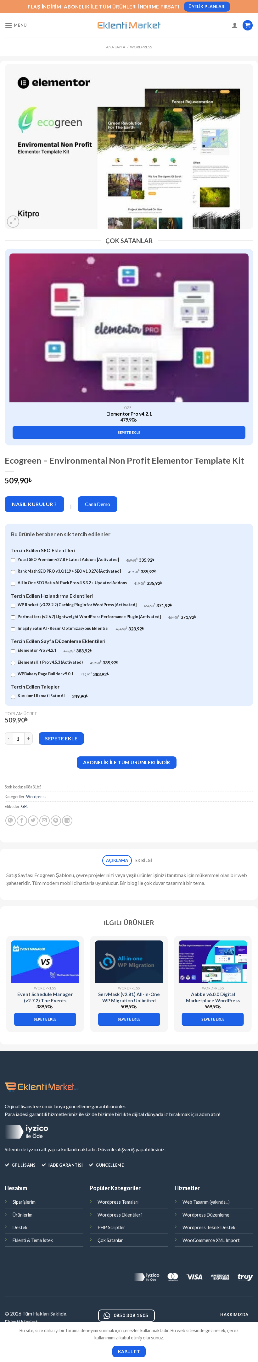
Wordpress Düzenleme (205, 1215)
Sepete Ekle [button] (129, 432)
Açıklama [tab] (117, 860)
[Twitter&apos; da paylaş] (33, 820)
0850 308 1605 (131, 1315)
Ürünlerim (22, 1215)
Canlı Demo (97, 504)
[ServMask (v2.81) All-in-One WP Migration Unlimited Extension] (129, 961)
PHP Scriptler (111, 1227)
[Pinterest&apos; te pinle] (56, 820)
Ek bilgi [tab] (143, 860)
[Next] (243, 337)
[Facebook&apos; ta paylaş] (22, 820)
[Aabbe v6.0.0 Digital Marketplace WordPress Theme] (213, 961)
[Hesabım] (235, 25)
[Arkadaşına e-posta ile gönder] (44, 820)
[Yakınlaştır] (13, 221)
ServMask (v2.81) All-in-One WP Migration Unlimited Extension (129, 1000)
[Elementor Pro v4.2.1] (129, 327)
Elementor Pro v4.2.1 (129, 414)
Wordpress (141, 47)
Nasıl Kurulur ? (34, 504)
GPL (24, 806)
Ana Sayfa (115, 47)
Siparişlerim (24, 1202)
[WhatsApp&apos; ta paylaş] (10, 820)
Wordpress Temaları (118, 1202)
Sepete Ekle (61, 738)
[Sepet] (248, 25)
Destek (20, 1227)
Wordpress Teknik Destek (208, 1227)
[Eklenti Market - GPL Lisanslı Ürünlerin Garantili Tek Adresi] (129, 25)
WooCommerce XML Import (211, 1240)
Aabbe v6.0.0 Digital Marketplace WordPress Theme (213, 1000)
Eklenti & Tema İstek (33, 1240)
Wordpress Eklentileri (120, 1215)
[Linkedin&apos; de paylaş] (67, 820)
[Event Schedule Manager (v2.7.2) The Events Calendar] (45, 961)
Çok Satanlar (110, 1240)
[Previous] (14, 337)
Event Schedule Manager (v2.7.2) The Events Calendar (45, 1000)
